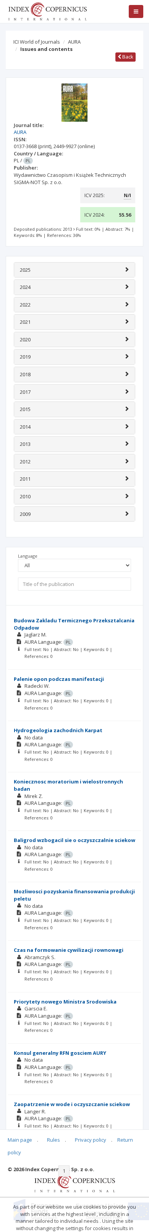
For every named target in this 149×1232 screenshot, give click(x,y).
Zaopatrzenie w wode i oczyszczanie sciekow (72, 1104)
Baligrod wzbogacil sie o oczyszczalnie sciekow (74, 840)
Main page (20, 1139)
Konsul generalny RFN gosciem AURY (60, 1052)
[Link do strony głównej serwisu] (47, 10)
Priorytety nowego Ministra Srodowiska (65, 1001)
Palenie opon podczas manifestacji (59, 679)
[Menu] (136, 11)
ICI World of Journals (36, 41)
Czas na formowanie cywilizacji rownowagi (68, 949)
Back (127, 56)
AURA (74, 41)
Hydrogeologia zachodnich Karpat (58, 730)
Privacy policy (90, 1139)
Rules (53, 1139)
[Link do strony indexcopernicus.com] (75, 1182)
